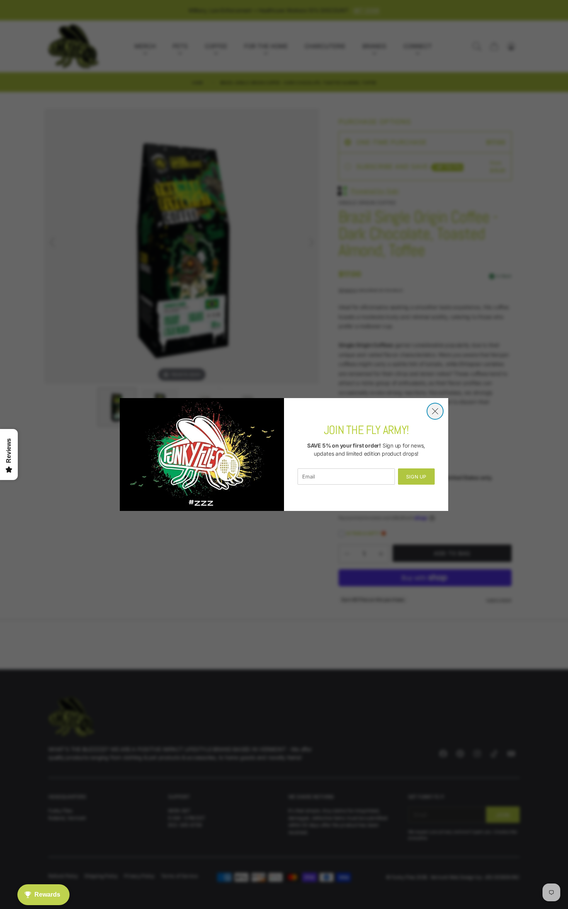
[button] (435, 411)
